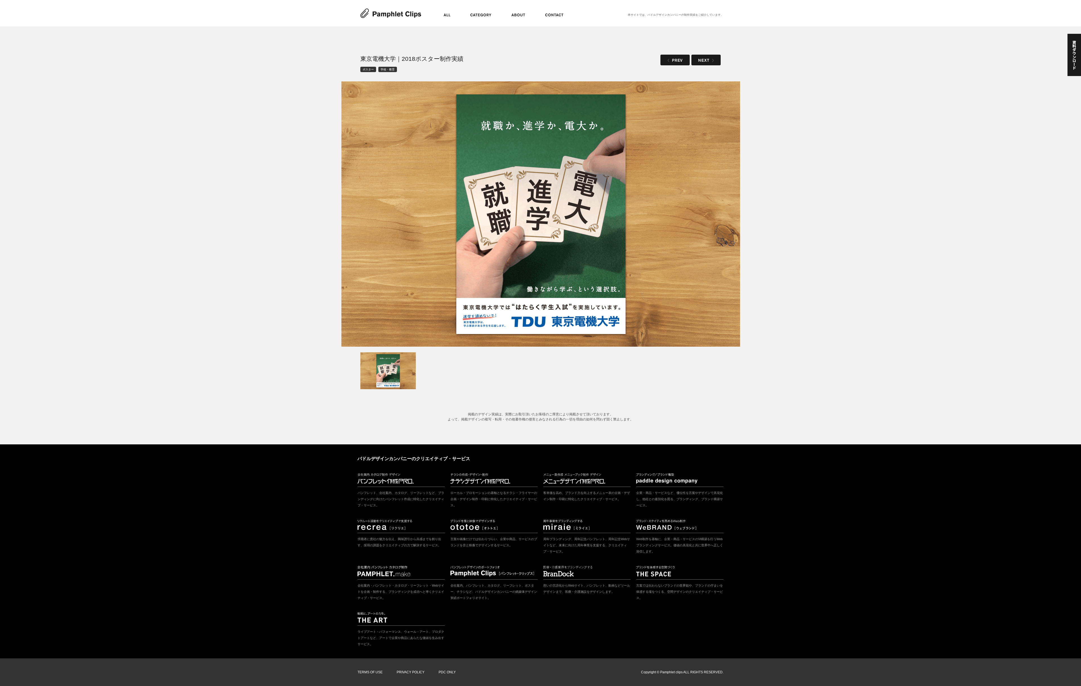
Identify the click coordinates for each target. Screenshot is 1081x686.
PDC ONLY (447, 672)
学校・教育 (388, 69)
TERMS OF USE (370, 672)
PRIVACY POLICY (411, 672)
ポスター (368, 69)
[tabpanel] (540, 214)
